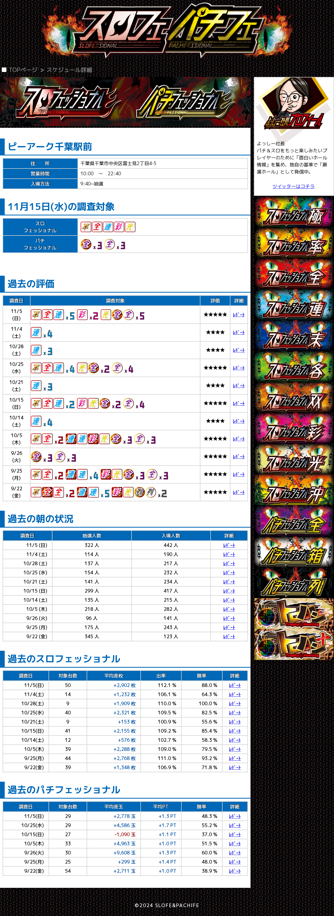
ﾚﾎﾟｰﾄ (239, 314)
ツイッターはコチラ (293, 186)
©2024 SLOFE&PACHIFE (167, 905)
